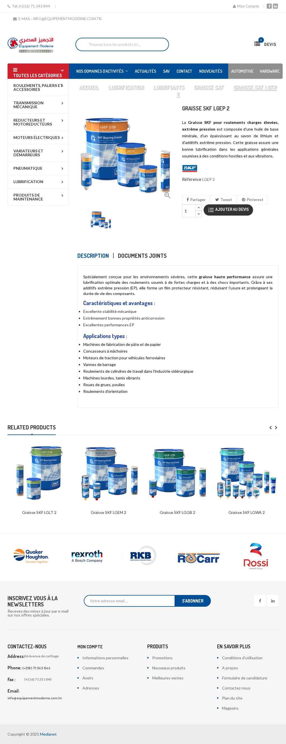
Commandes (93, 667)
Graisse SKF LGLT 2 (39, 512)
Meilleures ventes (167, 677)
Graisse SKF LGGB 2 (177, 512)
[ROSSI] (201, 556)
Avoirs (87, 677)
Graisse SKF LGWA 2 (246, 512)
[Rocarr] (145, 556)
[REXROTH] (34, 556)
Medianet (48, 734)
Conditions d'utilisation (242, 657)
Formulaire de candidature (244, 677)
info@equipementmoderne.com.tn (35, 698)
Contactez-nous (236, 688)
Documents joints (142, 255)
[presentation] (270, 428)
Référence (191, 179)
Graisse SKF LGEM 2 (108, 512)
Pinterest (255, 199)
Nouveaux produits (168, 667)
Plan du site (232, 698)
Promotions (162, 657)
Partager (198, 199)
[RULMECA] (257, 556)
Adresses (90, 688)
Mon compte (90, 646)
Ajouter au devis (231, 209)
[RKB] (90, 556)
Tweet (226, 199)
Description (93, 255)
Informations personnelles (105, 657)
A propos (230, 667)
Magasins (230, 708)
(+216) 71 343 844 (34, 6)
